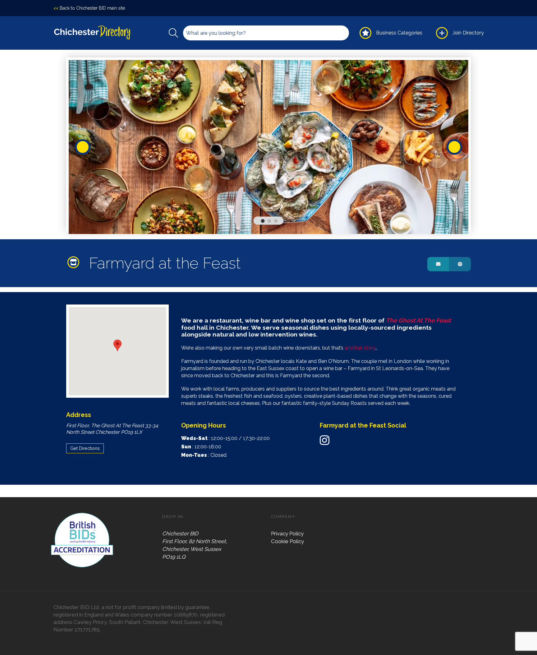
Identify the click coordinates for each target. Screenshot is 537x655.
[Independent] (75, 262)
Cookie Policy (287, 541)
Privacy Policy (287, 533)
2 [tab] (270, 222)
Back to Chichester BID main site (89, 8)
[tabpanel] (269, 147)
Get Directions (85, 448)
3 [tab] (277, 222)
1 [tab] (264, 222)
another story (360, 348)
